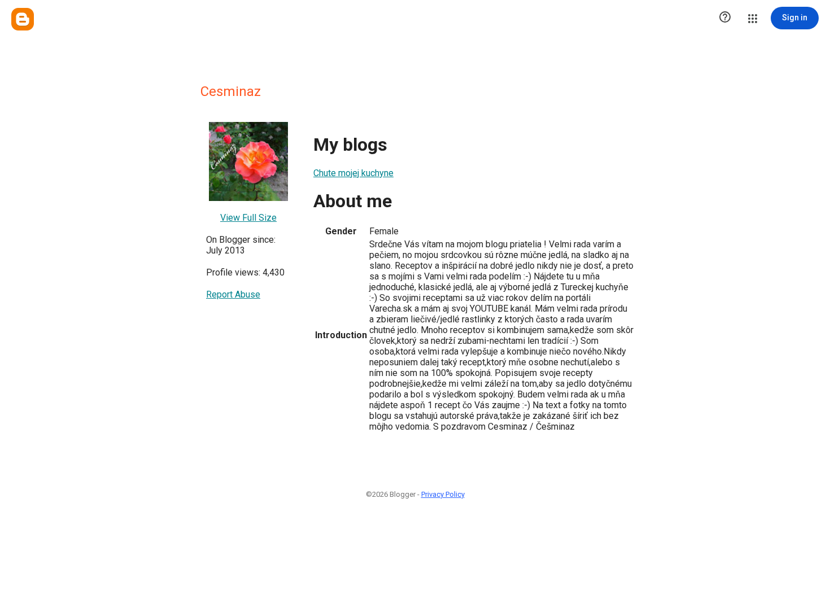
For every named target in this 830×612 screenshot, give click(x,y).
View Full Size (248, 217)
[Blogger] (22, 19)
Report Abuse (233, 294)
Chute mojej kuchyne (353, 173)
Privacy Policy (443, 494)
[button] (725, 18)
